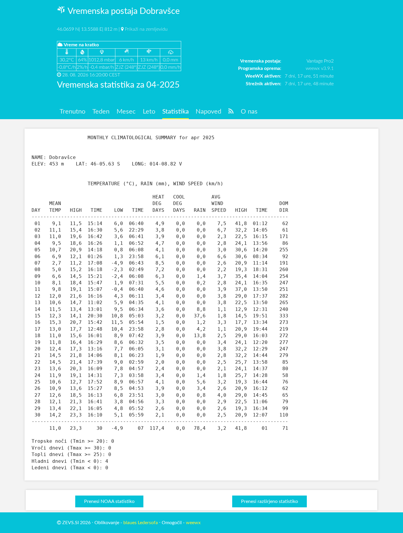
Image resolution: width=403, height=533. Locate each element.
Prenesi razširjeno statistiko (269, 501)
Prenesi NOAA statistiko (109, 501)
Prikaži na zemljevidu (146, 29)
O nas (249, 111)
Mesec (126, 111)
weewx (193, 522)
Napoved (208, 111)
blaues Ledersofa (140, 522)
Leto (149, 111)
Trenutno (72, 111)
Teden (100, 111)
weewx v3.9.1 (320, 68)
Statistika (175, 111)
